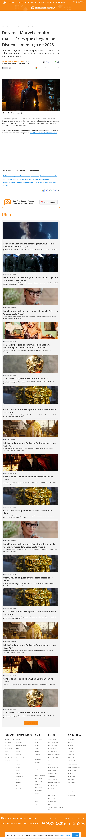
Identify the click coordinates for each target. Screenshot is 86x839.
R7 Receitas (19, 776)
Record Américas (72, 764)
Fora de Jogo (8, 748)
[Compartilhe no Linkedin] (49, 62)
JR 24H (47, 2)
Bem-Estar (19, 742)
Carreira (70, 742)
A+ (7, 68)
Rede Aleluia (71, 779)
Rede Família (71, 782)
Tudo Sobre (38, 805)
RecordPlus (71, 754)
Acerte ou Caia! (52, 739)
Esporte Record (52, 786)
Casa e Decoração (21, 745)
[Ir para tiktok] (70, 823)
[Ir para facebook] (74, 2)
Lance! (7, 754)
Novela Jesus (51, 798)
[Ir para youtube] (83, 823)
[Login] (83, 2)
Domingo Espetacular (54, 782)
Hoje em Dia (51, 792)
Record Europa (72, 770)
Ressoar (70, 786)
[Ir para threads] (61, 823)
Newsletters (71, 751)
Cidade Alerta (52, 776)
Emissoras (70, 748)
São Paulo (37, 794)
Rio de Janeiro (38, 790)
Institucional (74, 735)
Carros (36, 748)
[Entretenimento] (43, 8)
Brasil (36, 742)
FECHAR (75, 835)
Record (52, 2)
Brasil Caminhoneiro (53, 767)
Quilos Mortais (52, 801)
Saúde (36, 797)
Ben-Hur (50, 761)
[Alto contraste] (3, 68)
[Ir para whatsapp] (78, 823)
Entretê (34, 2)
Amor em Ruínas (52, 745)
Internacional (38, 778)
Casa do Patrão (52, 773)
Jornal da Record (52, 795)
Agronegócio (38, 739)
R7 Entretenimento (6, 27)
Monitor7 (37, 784)
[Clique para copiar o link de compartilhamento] (58, 62)
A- (10, 68)
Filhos (18, 761)
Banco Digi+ (71, 739)
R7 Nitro (18, 773)
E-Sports (7, 745)
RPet (17, 779)
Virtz (17, 786)
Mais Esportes (9, 758)
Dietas (18, 751)
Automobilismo (9, 739)
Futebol (7, 751)
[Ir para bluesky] (43, 823)
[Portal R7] (4, 2)
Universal (70, 792)
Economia (37, 762)
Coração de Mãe (52, 779)
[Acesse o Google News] (55, 62)
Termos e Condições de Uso (31, 823)
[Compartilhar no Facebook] (46, 62)
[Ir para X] (76, 2)
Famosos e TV (20, 758)
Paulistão (7, 761)
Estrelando (19, 754)
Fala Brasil (51, 789)
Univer (69, 789)
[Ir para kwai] (57, 823)
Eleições (27, 2)
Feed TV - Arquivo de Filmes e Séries (26, 27)
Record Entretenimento (74, 767)
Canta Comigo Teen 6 (54, 770)
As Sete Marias (52, 748)
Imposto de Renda (40, 775)
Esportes (41, 2)
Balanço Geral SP (53, 758)
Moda (18, 767)
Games (18, 764)
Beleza (18, 739)
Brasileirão (8, 742)
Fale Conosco (11, 823)
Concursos (37, 754)
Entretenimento (24, 735)
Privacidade (19, 823)
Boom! (50, 764)
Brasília (20, 2)
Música (18, 770)
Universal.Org (71, 795)
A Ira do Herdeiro (53, 742)
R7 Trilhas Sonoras (73, 758)
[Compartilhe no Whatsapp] (52, 62)
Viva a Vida (19, 789)
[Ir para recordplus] (65, 823)
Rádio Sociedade (72, 761)
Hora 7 (36, 772)
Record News (60, 2)
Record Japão (71, 773)
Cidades (37, 751)
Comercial (70, 745)
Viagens (18, 782)
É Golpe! (37, 769)
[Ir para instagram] (79, 2)
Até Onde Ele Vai (52, 751)
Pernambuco (38, 787)
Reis (49, 804)
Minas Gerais (38, 781)
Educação (37, 766)
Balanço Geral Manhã (54, 754)
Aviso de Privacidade (64, 835)
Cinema (14, 27)
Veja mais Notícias (31, 723)
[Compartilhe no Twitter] (43, 62)
